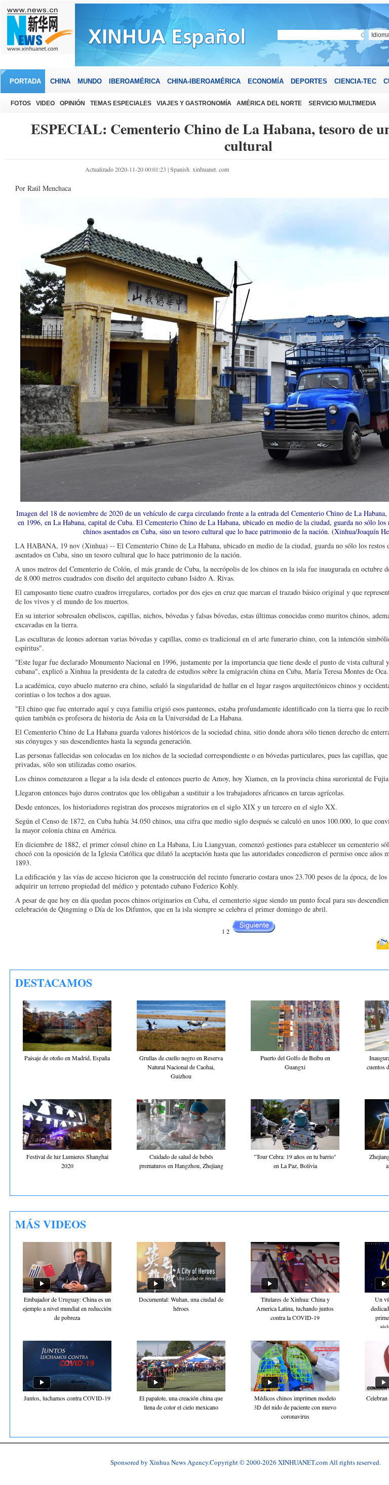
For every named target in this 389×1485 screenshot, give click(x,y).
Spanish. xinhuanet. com (199, 169)
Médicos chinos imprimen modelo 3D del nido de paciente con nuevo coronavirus (295, 1407)
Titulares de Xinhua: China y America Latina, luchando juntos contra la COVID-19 (295, 1308)
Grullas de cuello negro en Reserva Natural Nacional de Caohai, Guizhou (181, 1067)
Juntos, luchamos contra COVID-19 (67, 1398)
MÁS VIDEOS (50, 1224)
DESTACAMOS (53, 982)
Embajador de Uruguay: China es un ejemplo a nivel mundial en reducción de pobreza (67, 1308)
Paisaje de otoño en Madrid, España (67, 1058)
